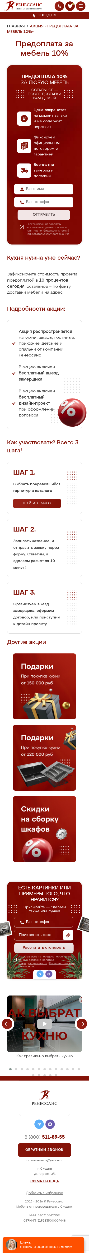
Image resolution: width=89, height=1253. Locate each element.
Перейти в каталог (37, 503)
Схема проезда (44, 1181)
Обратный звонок (44, 1150)
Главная (16, 26)
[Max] (48, 974)
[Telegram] (40, 974)
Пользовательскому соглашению (47, 234)
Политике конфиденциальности (47, 230)
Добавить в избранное (44, 1193)
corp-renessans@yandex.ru (44, 1160)
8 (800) (44, 1137)
